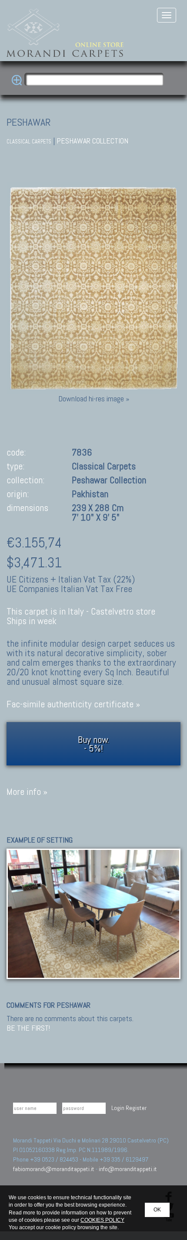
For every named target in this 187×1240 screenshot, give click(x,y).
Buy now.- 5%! (93, 743)
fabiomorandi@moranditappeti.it (53, 1169)
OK (157, 1210)
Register (136, 1108)
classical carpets (29, 141)
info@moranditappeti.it (128, 1169)
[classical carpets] (93, 913)
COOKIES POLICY (102, 1220)
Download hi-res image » (93, 399)
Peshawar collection (92, 141)
